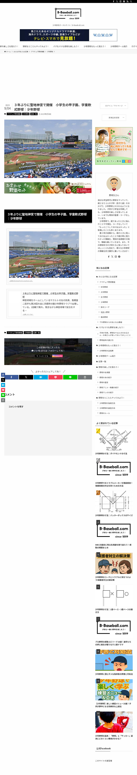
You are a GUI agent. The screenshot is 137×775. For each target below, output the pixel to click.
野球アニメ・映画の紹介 (109, 387)
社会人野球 (105, 312)
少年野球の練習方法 (107, 408)
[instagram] (120, 1)
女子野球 (104, 297)
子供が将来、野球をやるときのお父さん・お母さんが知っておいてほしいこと (115, 333)
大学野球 (104, 292)
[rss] (127, 1)
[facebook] (113, 1)
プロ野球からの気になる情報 (111, 322)
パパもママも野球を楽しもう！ (112, 327)
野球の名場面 (105, 372)
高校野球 (104, 317)
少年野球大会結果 (106, 350)
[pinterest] (124, 1)
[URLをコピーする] (85, 377)
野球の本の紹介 (106, 377)
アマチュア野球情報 (14, 114)
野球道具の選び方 (106, 340)
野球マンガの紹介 (106, 392)
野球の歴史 (104, 382)
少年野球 (26, 114)
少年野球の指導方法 (107, 403)
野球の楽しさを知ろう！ (109, 367)
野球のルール (105, 413)
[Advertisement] (68, 82)
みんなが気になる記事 (108, 276)
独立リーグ (105, 307)
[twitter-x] (117, 1)
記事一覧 (34, 114)
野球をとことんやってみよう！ (112, 397)
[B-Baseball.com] (68, 14)
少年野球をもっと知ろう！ (110, 345)
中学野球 (104, 287)
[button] (11, 377)
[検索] (131, 1)
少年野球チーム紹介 (107, 356)
